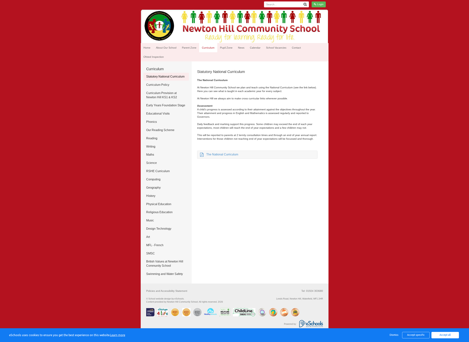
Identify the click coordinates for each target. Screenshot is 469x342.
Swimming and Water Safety (164, 273)
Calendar (255, 47)
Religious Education (159, 212)
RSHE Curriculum (158, 171)
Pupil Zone (226, 47)
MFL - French (154, 245)
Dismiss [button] (394, 334)
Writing (150, 146)
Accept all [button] (445, 334)
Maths (150, 154)
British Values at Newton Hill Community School (164, 263)
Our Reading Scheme (160, 130)
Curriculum (208, 47)
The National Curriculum (222, 154)
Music (150, 220)
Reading (151, 138)
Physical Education (158, 204)
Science (151, 162)
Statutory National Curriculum (165, 76)
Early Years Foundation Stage (165, 105)
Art (148, 236)
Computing (153, 179)
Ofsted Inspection (153, 56)
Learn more (117, 335)
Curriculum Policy (157, 84)
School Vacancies (276, 47)
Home (146, 47)
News (241, 47)
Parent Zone (189, 47)
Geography (153, 187)
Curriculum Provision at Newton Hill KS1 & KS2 (161, 95)
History (150, 195)
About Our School (166, 47)
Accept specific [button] (416, 334)
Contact (296, 47)
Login (320, 4)
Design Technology (158, 228)
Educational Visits (158, 113)
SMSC (150, 253)
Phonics (151, 121)
